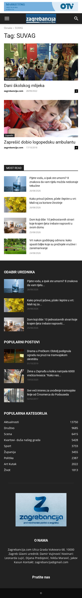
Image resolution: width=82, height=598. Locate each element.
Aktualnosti (10, 78)
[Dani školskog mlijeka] (41, 62)
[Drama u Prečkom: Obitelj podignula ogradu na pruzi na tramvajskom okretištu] (14, 356)
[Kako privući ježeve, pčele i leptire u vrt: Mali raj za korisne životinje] (15, 205)
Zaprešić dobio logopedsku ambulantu (39, 142)
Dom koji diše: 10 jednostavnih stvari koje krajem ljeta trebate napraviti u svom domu (51, 223)
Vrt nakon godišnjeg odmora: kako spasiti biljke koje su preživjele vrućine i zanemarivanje (52, 244)
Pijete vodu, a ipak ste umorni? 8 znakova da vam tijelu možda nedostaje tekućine (53, 181)
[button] (6, 18)
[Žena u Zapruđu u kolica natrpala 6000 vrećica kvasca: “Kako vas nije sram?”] (14, 376)
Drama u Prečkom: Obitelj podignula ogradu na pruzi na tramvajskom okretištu (49, 355)
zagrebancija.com (13, 90)
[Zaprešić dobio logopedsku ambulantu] (41, 118)
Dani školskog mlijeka (24, 85)
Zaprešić (9, 135)
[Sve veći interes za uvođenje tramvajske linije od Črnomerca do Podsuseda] (14, 395)
